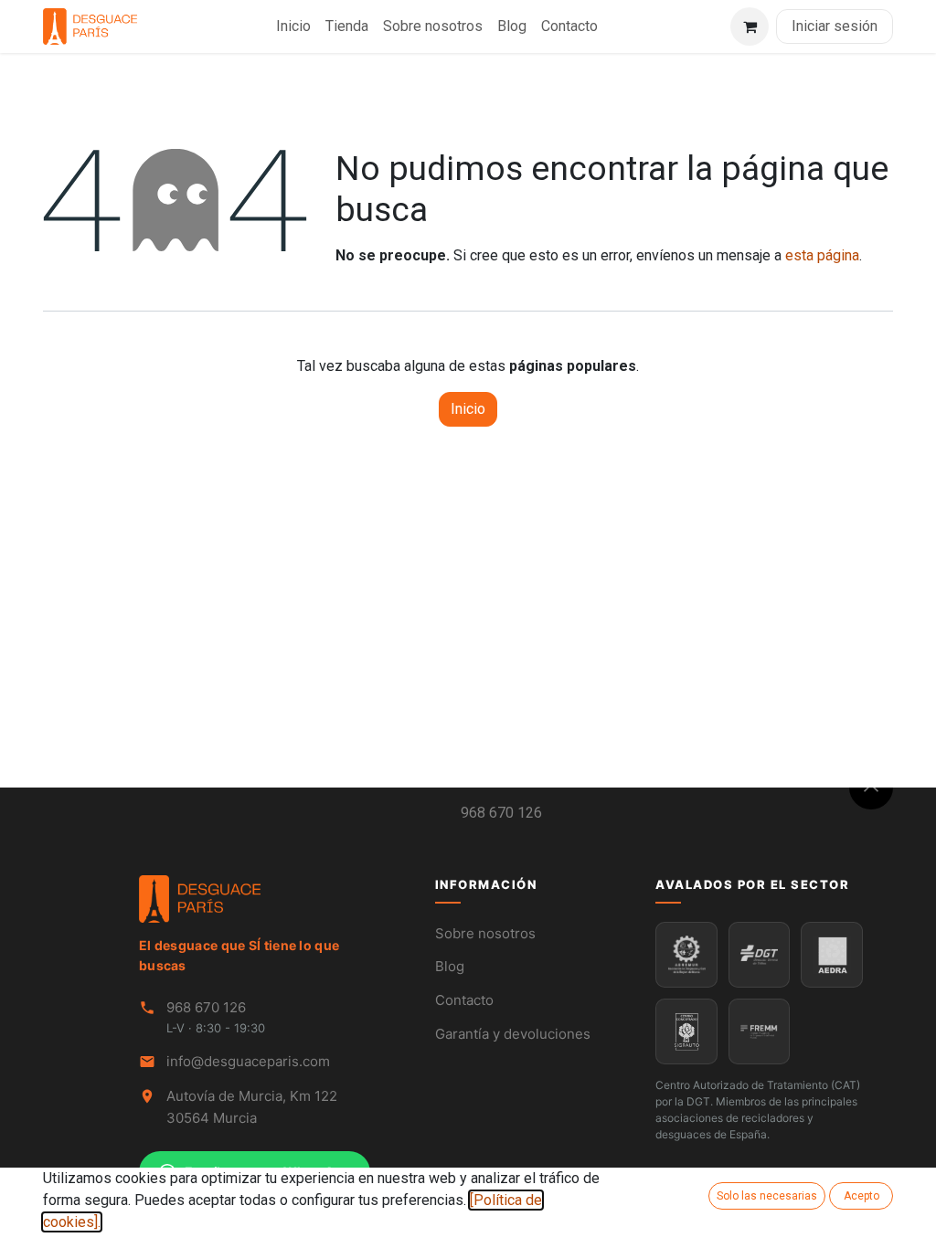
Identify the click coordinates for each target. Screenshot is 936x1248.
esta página (822, 255)
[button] (871, 787)
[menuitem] (293, 26)
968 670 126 (501, 812)
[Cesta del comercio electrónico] (749, 26)
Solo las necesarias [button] (767, 1196)
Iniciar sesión (835, 26)
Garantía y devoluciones (512, 1033)
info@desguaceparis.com (248, 1061)
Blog (449, 966)
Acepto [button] (861, 1196)
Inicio (468, 409)
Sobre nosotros (485, 933)
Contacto (464, 1000)
